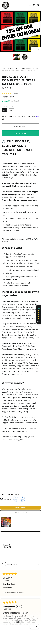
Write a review (20, 508)
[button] (34, 5)
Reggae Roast (8, 97)
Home (4, 68)
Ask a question (21, 512)
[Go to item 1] (6, 522)
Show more (18, 622)
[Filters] (2, 564)
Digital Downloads (16, 68)
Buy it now (20, 133)
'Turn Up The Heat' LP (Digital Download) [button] (13, 592)
